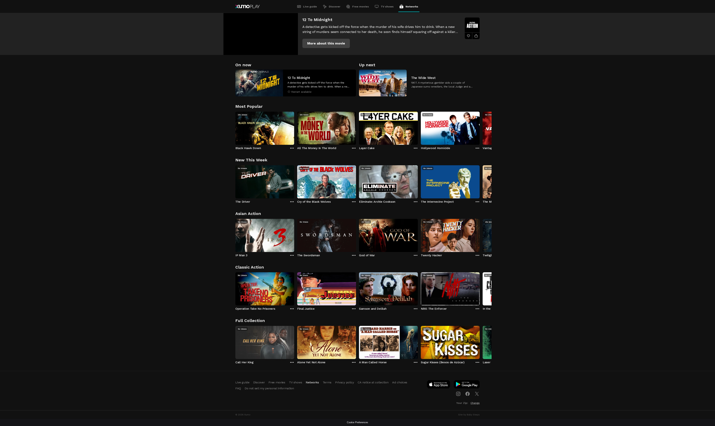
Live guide (310, 6)
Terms (327, 382)
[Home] (247, 6)
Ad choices (399, 382)
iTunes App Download (438, 385)
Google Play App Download (467, 385)
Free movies (360, 6)
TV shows (387, 6)
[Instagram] (458, 394)
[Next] (479, 127)
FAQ (238, 388)
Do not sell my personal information (269, 388)
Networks (412, 6)
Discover (334, 6)
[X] (477, 394)
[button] (326, 43)
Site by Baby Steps (469, 414)
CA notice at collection (373, 382)
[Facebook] (467, 394)
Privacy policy (344, 382)
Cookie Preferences (357, 422)
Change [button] (475, 402)
